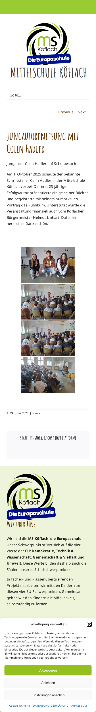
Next (82, 112)
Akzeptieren (48, 670)
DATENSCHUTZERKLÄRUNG (51, 706)
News (36, 413)
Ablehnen (48, 683)
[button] (89, 624)
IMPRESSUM (79, 706)
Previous (65, 112)
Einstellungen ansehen (48, 695)
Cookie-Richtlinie (20, 706)
